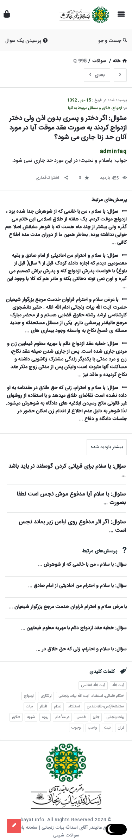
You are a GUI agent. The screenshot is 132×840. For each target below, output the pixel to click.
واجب (92, 728)
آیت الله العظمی (93, 685)
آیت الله (118, 685)
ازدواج (28, 696)
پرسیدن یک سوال (23, 41)
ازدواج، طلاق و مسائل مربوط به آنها (95, 108)
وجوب (76, 728)
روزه (45, 717)
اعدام (57, 707)
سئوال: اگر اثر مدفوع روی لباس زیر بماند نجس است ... (72, 526)
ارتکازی (45, 696)
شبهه (31, 717)
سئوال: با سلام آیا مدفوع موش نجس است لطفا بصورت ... (71, 498)
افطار (43, 707)
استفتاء (74, 707)
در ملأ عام (62, 717)
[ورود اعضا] (7, 15)
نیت (107, 728)
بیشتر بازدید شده (106, 447)
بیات (29, 707)
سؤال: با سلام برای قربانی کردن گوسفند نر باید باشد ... (67, 471)
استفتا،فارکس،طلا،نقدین (105, 707)
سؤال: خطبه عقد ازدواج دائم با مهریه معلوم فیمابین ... (74, 628)
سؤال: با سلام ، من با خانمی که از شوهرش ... (82, 564)
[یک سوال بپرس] (14, 826)
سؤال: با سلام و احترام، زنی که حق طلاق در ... (81, 649)
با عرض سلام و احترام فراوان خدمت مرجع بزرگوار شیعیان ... (68, 607)
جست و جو (109, 41)
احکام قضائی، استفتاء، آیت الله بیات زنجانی (91, 696)
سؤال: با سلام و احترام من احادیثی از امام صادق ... (77, 586)
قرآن (121, 728)
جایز (96, 717)
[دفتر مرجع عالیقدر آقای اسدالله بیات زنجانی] (82, 15)
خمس (81, 717)
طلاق (16, 717)
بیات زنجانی (115, 717)
